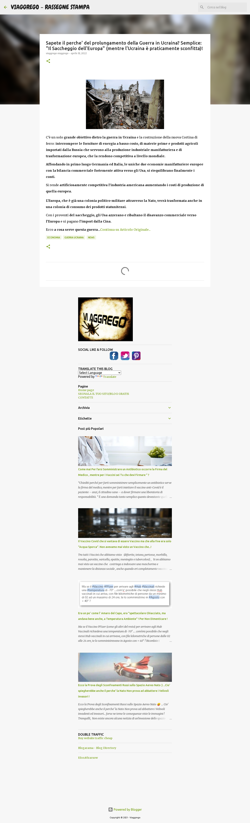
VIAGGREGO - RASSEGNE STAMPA (50, 7)
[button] (48, 61)
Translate (109, 377)
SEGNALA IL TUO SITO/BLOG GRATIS (103, 394)
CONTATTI (85, 397)
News (91, 237)
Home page (86, 390)
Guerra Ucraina (74, 237)
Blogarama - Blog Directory (97, 748)
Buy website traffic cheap (95, 738)
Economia (53, 237)
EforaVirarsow (88, 757)
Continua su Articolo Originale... (125, 230)
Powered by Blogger (127, 809)
